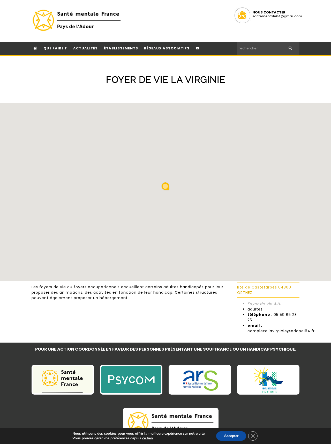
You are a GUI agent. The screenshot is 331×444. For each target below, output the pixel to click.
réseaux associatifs (167, 48)
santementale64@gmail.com (277, 16)
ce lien (147, 438)
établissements (121, 48)
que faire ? (55, 48)
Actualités (85, 48)
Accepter (231, 435)
